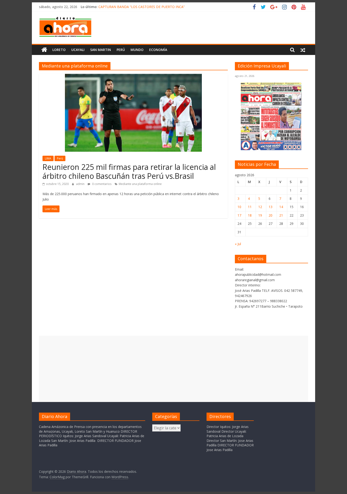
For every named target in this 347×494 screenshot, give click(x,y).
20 (270, 215)
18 (250, 215)
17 (239, 215)
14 (281, 207)
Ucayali (78, 49)
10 (239, 207)
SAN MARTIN (100, 49)
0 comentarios (101, 184)
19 (260, 215)
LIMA (48, 158)
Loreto (59, 49)
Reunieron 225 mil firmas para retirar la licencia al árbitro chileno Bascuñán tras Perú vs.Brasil (129, 171)
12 (260, 207)
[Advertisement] (173, 369)
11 (250, 207)
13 (270, 207)
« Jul (238, 244)
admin (80, 184)
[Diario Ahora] (44, 50)
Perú (121, 49)
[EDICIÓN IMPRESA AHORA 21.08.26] (271, 149)
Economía (158, 49)
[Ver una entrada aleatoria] (303, 50)
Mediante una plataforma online (140, 184)
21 (281, 215)
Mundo (137, 49)
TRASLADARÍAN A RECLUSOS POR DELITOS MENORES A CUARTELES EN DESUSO (162, 5)
